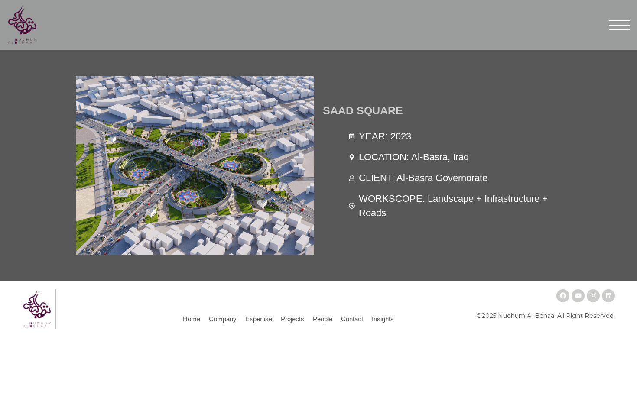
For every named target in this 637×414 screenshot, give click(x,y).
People (322, 319)
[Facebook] (562, 295)
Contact (352, 319)
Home (191, 319)
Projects (292, 319)
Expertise (258, 319)
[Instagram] (593, 295)
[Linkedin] (608, 295)
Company (223, 319)
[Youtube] (578, 295)
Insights (383, 319)
